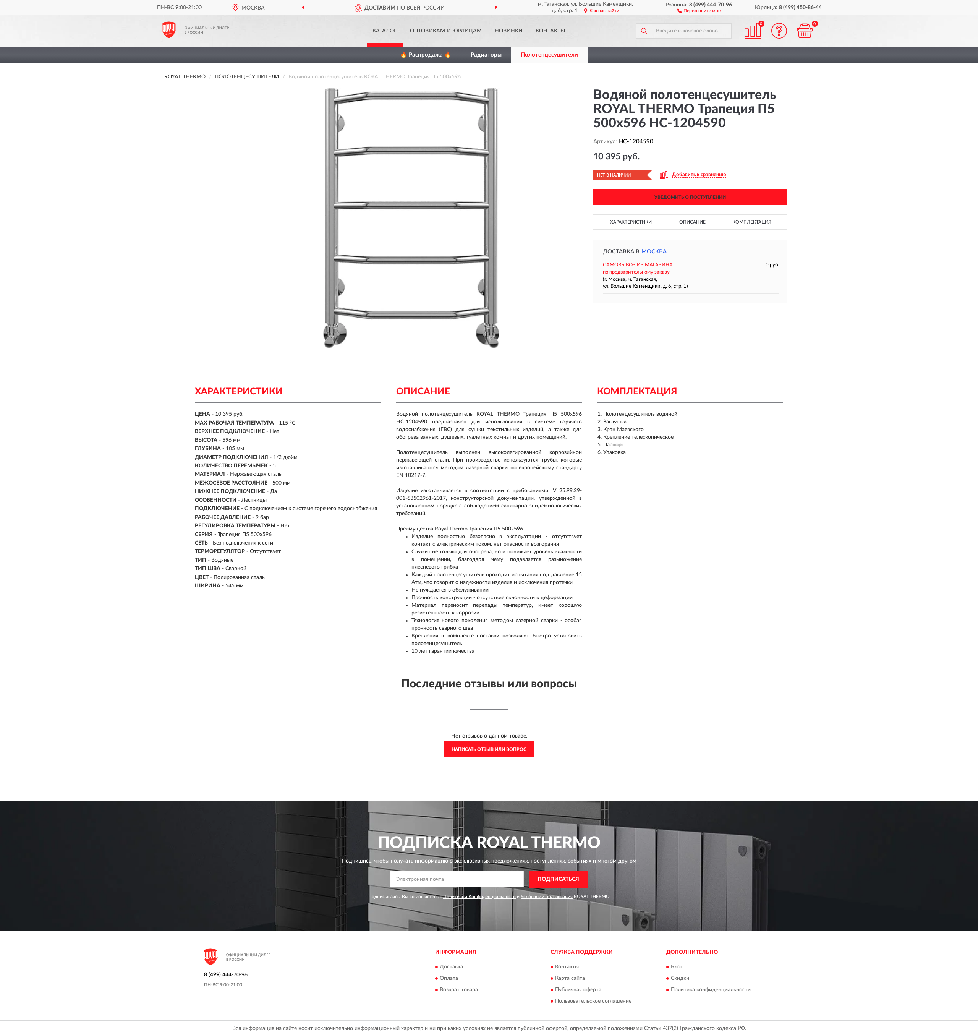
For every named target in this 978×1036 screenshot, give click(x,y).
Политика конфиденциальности (711, 990)
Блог (677, 967)
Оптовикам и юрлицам (446, 31)
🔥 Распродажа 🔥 (426, 55)
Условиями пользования (547, 896)
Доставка (451, 967)
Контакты (550, 31)
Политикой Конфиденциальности (479, 896)
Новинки (509, 31)
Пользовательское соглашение (593, 1001)
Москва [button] (654, 252)
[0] (805, 31)
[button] (699, 10)
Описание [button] (692, 222)
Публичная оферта (578, 990)
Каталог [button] (384, 31)
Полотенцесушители (549, 55)
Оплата (449, 978)
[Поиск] (643, 31)
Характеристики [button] (631, 222)
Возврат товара (459, 990)
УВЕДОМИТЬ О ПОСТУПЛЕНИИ (690, 197)
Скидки (680, 978)
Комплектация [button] (751, 222)
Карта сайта (570, 978)
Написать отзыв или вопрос (489, 749)
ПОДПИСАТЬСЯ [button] (558, 879)
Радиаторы (486, 55)
